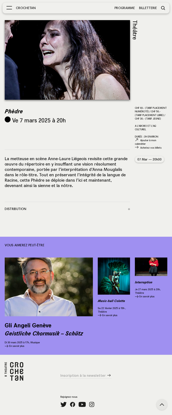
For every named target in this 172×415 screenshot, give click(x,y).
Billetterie (148, 8)
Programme (125, 8)
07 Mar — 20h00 (149, 159)
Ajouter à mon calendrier (145, 142)
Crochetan (26, 8)
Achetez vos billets (151, 147)
